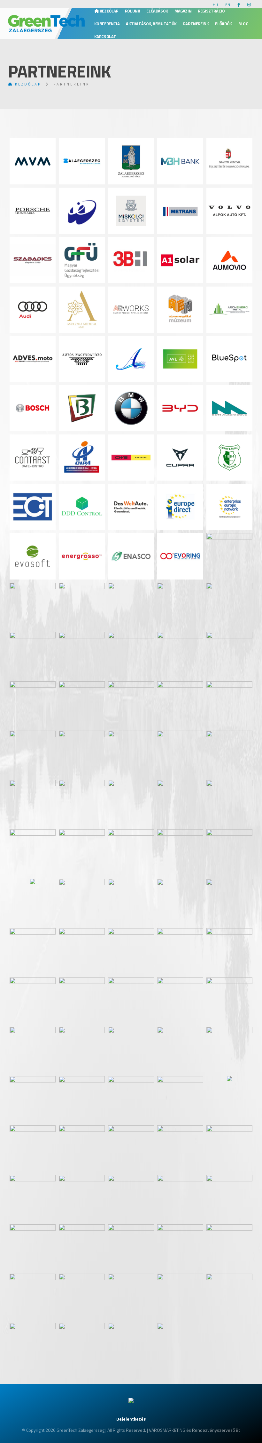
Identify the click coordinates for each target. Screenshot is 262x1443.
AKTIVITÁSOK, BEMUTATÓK (151, 23)
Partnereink (196, 23)
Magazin (182, 11)
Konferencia (107, 23)
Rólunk (132, 11)
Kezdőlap (109, 11)
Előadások (157, 11)
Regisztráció (211, 11)
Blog (243, 23)
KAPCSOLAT (105, 36)
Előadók (223, 23)
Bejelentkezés (131, 1418)
